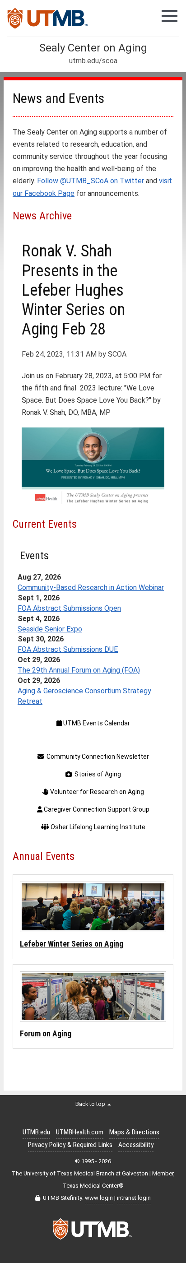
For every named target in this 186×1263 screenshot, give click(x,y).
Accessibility (135, 1145)
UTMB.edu (36, 1132)
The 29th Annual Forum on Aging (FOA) (79, 670)
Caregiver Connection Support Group (95, 809)
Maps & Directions (134, 1132)
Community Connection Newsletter (96, 756)
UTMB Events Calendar (96, 723)
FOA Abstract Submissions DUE (68, 649)
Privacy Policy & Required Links (70, 1145)
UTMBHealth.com (79, 1132)
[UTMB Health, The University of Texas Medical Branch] (93, 1231)
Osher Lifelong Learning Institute (97, 827)
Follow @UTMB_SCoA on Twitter (90, 180)
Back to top (91, 1103)
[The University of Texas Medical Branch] (47, 20)
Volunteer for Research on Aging (96, 791)
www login (99, 1197)
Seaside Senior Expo (50, 629)
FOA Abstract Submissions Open (69, 608)
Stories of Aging (96, 774)
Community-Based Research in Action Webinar (91, 587)
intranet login (134, 1197)
